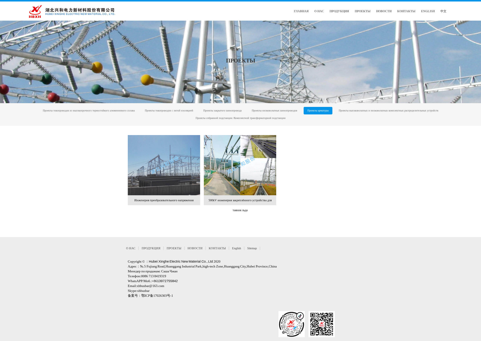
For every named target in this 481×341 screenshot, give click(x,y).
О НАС (319, 11)
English (428, 11)
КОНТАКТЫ (406, 11)
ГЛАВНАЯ (301, 11)
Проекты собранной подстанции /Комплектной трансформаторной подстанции (241, 118)
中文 (443, 11)
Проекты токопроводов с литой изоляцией (169, 110)
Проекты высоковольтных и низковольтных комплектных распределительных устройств (388, 110)
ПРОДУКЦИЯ (339, 11)
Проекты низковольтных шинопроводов (274, 110)
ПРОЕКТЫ (363, 11)
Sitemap (252, 248)
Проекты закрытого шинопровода (222, 110)
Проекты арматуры (318, 110)
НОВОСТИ (384, 11)
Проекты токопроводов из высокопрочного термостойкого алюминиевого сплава (89, 110)
